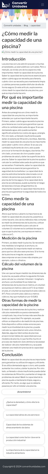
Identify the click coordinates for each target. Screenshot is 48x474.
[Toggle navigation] (42, 4)
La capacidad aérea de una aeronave (23, 415)
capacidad (35, 25)
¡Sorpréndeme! (24, 392)
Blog (26, 25)
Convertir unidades (12, 25)
